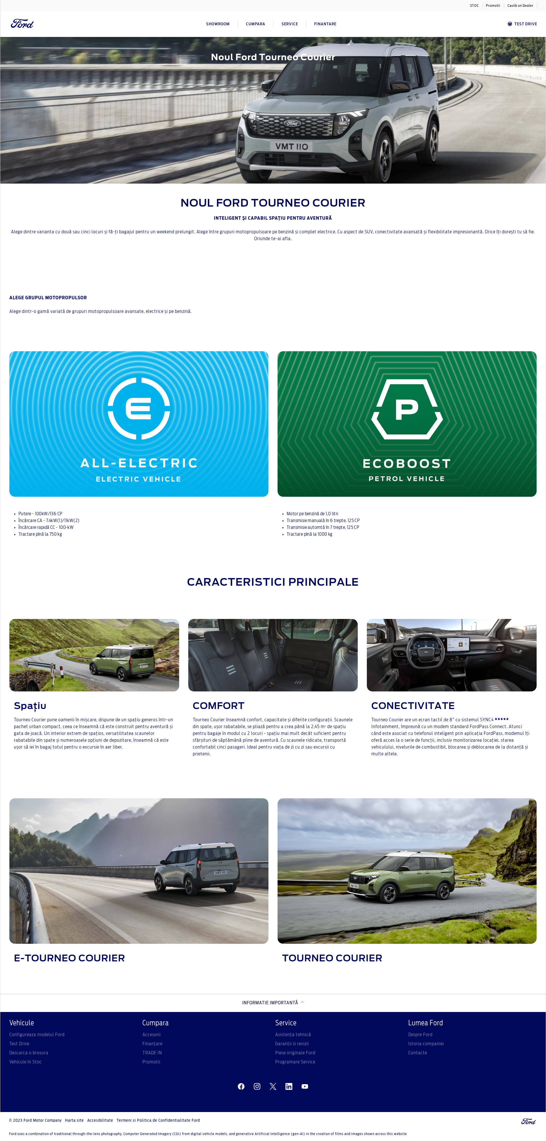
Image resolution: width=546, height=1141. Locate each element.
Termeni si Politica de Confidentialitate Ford (158, 1121)
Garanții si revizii (292, 1044)
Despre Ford (420, 1034)
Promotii (493, 5)
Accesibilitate (100, 1121)
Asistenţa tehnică (293, 1034)
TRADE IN (152, 1053)
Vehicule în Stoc (25, 1062)
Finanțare (152, 1044)
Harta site (74, 1121)
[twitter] (273, 1086)
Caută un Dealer (520, 5)
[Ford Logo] (22, 24)
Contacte (417, 1053)
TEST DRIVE (525, 24)
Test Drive (19, 1044)
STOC (474, 5)
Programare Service (295, 1062)
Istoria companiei (426, 1044)
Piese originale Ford (295, 1053)
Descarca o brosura (28, 1053)
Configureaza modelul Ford (37, 1034)
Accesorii (151, 1034)
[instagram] (257, 1086)
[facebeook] (241, 1086)
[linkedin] (289, 1086)
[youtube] (304, 1086)
